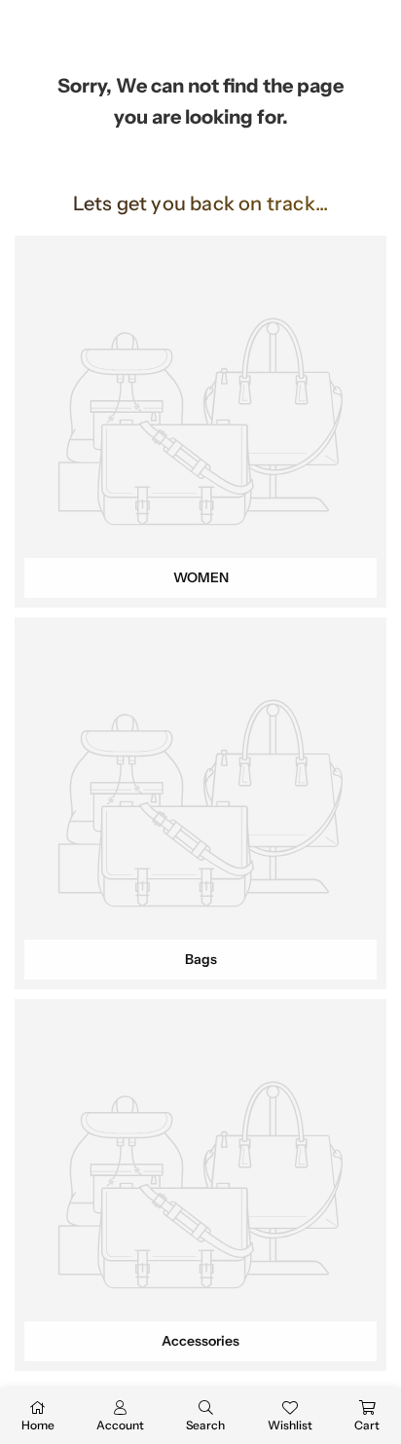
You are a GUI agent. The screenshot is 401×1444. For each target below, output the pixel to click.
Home (38, 1425)
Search (205, 1425)
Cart (367, 1425)
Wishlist (290, 1425)
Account (120, 1425)
